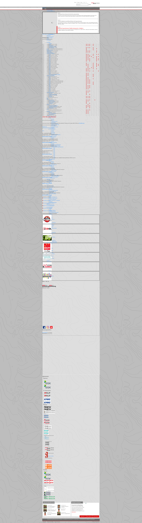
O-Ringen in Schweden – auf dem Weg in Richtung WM (51, 510)
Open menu (44, 7)
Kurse (43, 130)
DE (84, 2)
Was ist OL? (83, 516)
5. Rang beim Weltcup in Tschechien (64, 507)
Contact (78, 2)
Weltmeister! (63, 509)
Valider (90, 4)
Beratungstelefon (44, 332)
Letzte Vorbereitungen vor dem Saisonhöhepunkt (51, 507)
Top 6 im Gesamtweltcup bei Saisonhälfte (51, 514)
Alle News (51, 34)
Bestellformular (81, 123)
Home (75, 2)
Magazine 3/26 (44, 126)
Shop (81, 2)
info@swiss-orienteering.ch (90, 519)
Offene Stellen (44, 34)
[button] (46, 8)
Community (48, 34)
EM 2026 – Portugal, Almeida (65, 513)
